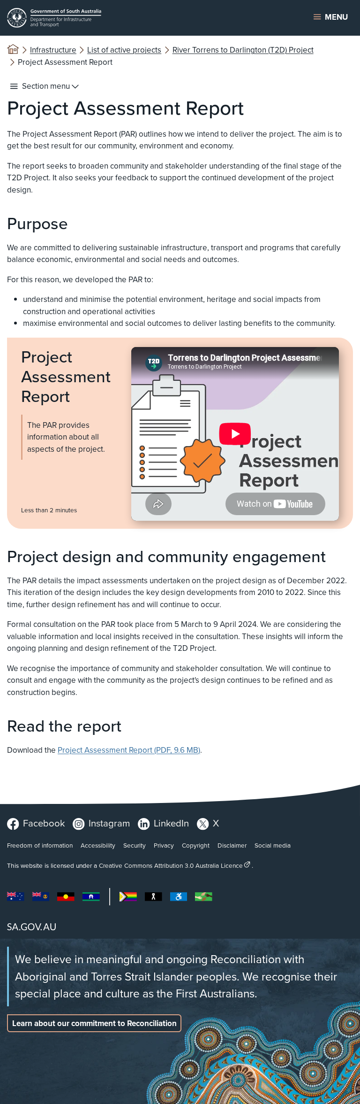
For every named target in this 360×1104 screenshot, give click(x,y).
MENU (336, 17)
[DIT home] (119, 18)
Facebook (44, 823)
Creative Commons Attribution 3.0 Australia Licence (171, 865)
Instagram (109, 823)
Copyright (196, 845)
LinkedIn (171, 823)
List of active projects (124, 50)
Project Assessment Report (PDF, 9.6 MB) (129, 750)
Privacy (164, 845)
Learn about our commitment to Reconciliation (94, 1023)
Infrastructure (53, 50)
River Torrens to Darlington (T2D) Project (243, 50)
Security (134, 845)
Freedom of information (40, 845)
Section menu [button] (46, 86)
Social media (273, 845)
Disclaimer (232, 845)
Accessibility (98, 845)
